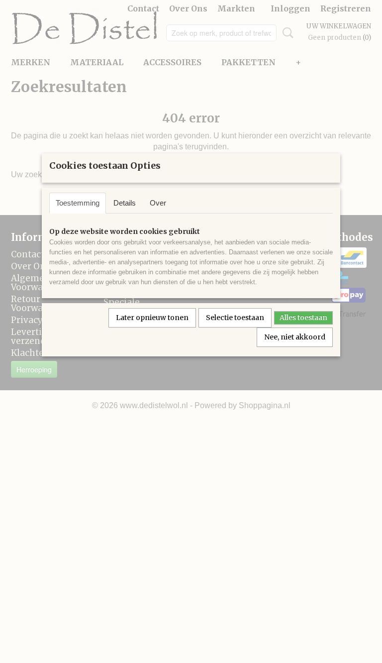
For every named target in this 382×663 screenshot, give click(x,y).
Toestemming (77, 203)
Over (158, 203)
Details (124, 203)
